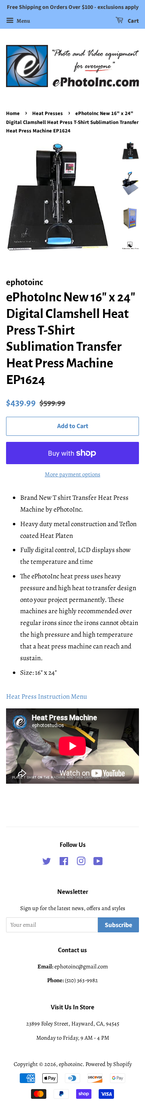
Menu (23, 21)
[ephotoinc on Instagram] (81, 863)
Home (13, 113)
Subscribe (118, 925)
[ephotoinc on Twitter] (46, 863)
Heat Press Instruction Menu (46, 696)
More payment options (72, 474)
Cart (132, 21)
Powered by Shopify (108, 1064)
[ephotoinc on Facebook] (63, 863)
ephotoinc (71, 1064)
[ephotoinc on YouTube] (98, 863)
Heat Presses (47, 113)
